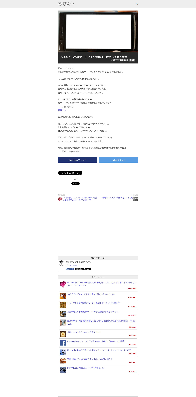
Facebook (69, 269)
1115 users (132, 315)
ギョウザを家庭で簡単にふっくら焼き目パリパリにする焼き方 (93, 303)
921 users (132, 344)
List (75, 179)
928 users (132, 336)
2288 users (132, 289)
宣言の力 (62, 110)
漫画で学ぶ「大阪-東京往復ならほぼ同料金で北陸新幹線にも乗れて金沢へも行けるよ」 (101, 322)
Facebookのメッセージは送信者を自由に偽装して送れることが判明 (95, 341)
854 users (132, 353)
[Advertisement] (98, 232)
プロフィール (71, 265)
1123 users (132, 306)
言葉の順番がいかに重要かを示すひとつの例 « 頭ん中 (89, 359)
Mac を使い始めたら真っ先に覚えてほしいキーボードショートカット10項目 (99, 350)
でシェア (77, 160)
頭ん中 (68, 4)
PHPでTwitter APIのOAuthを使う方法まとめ (85, 368)
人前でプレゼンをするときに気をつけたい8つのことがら (91, 294)
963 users (132, 327)
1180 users (132, 297)
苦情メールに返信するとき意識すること (84, 332)
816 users (132, 371)
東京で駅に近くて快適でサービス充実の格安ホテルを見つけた (93, 312)
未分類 (132, 60)
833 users (132, 362)
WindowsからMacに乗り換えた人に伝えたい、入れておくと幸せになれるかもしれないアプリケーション (101, 284)
